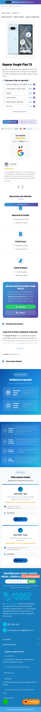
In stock (6, 354)
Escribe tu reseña (11, 122)
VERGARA (8, 679)
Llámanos (22, 313)
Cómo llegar (19, 519)
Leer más (7, 181)
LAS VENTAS (9, 656)
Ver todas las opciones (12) (19, 111)
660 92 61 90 (9, 673)
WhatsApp (22, 307)
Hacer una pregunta (29, 122)
